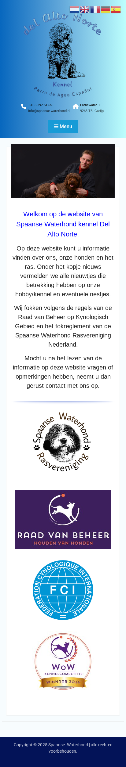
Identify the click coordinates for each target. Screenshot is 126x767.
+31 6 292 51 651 (41, 105)
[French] (95, 9)
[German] (106, 9)
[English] (85, 9)
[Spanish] (116, 9)
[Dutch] (74, 9)
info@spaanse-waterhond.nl (49, 111)
